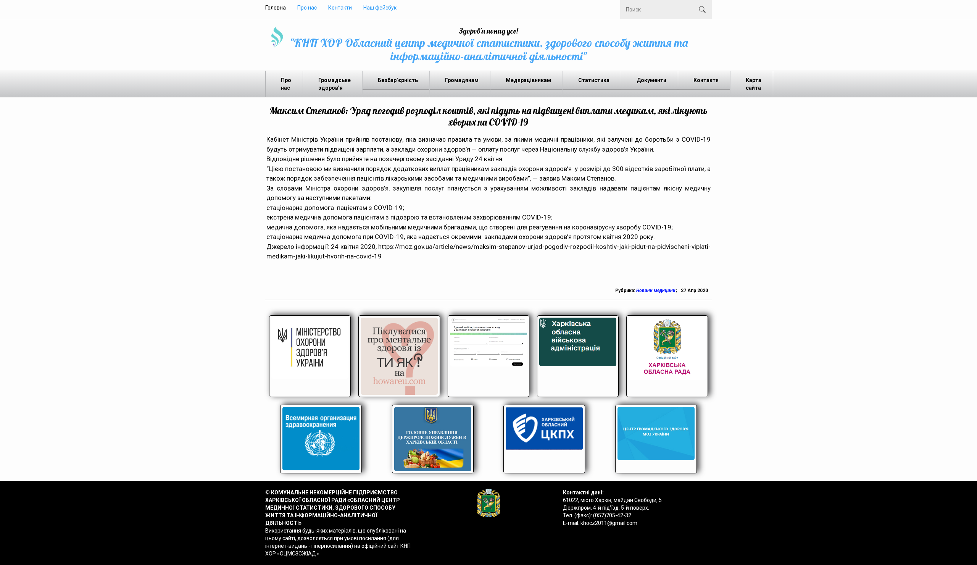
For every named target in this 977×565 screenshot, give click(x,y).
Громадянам (462, 80)
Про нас (307, 8)
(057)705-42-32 (612, 515)
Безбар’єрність (398, 80)
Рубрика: (625, 290)
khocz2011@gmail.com (608, 523)
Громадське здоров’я (334, 84)
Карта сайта (753, 84)
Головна (275, 8)
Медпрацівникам (528, 80)
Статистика (593, 80)
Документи (651, 80)
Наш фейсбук (380, 8)
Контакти (340, 8)
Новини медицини (656, 290)
